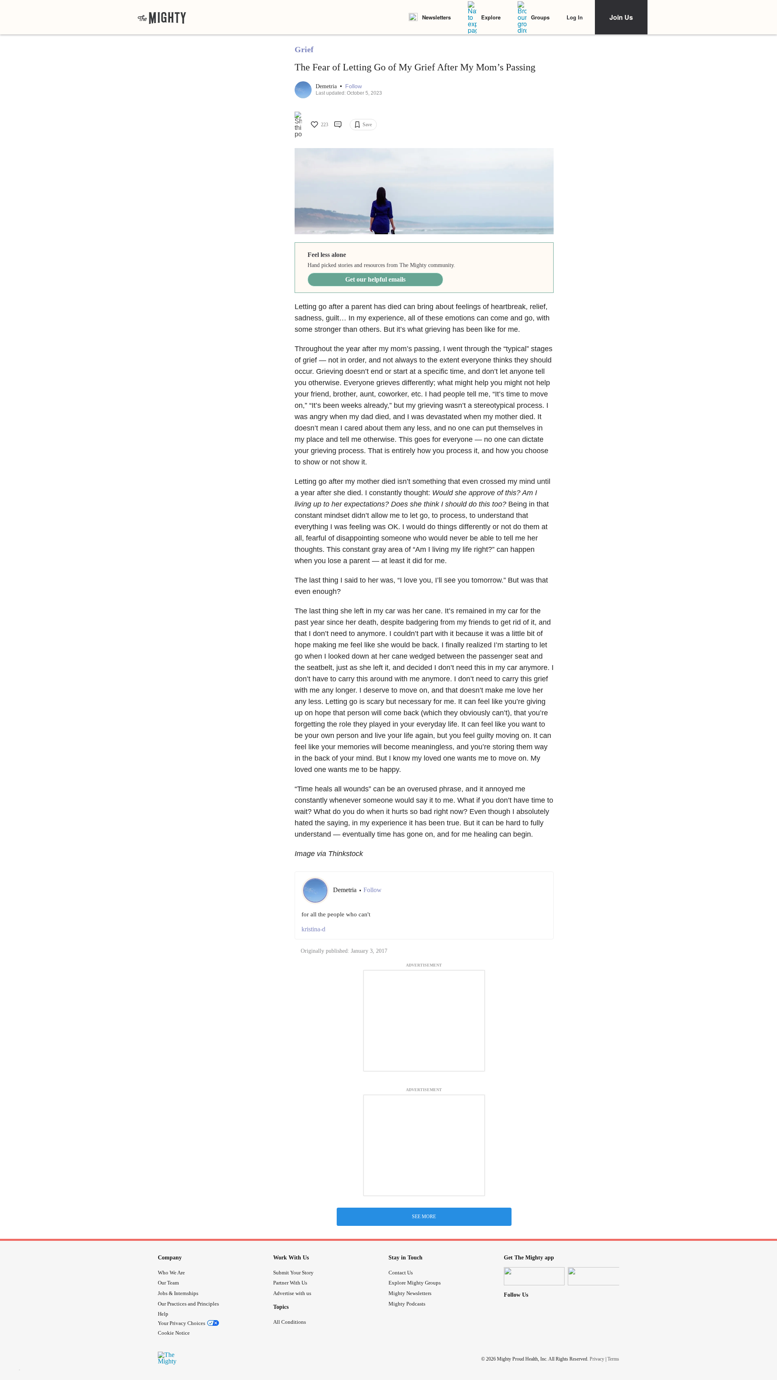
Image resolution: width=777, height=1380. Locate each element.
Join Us (621, 17)
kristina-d (313, 929)
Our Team (168, 1283)
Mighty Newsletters (409, 1293)
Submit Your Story (293, 1273)
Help (163, 1314)
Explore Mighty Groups (414, 1283)
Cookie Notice (174, 1333)
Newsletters (436, 17)
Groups (540, 17)
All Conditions (289, 1322)
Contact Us (400, 1273)
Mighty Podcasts (406, 1304)
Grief (304, 49)
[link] (162, 17)
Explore (491, 17)
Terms (613, 1359)
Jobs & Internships (178, 1293)
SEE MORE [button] (424, 1216)
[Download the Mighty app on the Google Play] (598, 1276)
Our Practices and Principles (188, 1304)
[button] (353, 86)
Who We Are (171, 1273)
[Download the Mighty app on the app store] (534, 1276)
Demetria (327, 86)
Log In (575, 17)
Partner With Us (290, 1283)
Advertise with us (292, 1293)
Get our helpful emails (375, 279)
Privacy (597, 1359)
